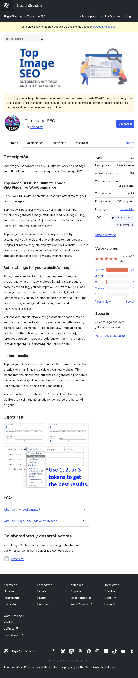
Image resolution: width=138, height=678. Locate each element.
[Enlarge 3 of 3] (84, 451)
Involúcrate (111, 585)
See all (130, 301)
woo (130, 217)
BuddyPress (13, 635)
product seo (118, 217)
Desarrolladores (81, 598)
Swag (109, 604)
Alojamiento (11, 598)
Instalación (59, 143)
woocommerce (125, 224)
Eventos (109, 591)
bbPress (11, 628)
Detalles (12, 143)
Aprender (77, 585)
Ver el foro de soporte (110, 335)
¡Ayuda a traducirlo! (104, 26)
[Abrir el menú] (132, 5)
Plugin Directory (13, 16)
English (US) (127, 209)
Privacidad (11, 604)
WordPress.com (16, 616)
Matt (9, 622)
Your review (103, 301)
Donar (110, 598)
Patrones (43, 604)
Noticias (9, 591)
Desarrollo (81, 143)
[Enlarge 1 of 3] (40, 428)
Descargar (125, 123)
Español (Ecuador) (24, 651)
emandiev (36, 127)
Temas (41, 591)
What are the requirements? (22, 509)
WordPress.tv (81, 604)
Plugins (41, 598)
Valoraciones (34, 143)
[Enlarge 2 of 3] (84, 428)
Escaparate (44, 585)
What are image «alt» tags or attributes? (30, 521)
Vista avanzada (105, 235)
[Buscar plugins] (41, 38)
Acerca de (10, 585)
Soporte (129, 143)
